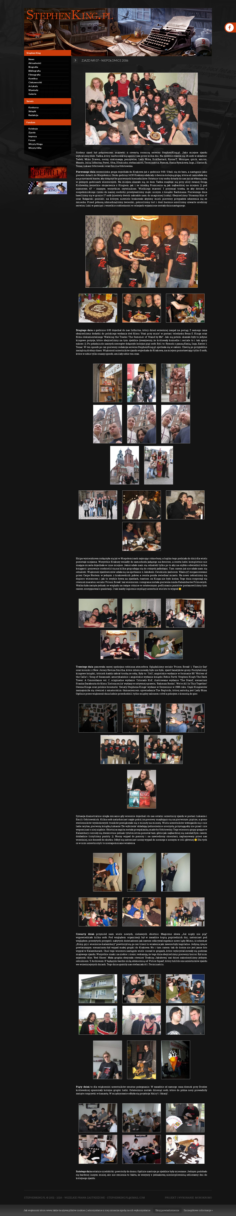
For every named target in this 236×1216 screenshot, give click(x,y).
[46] (185, 1117)
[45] (141, 1117)
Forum (31, 140)
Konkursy (33, 107)
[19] (141, 613)
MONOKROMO (203, 1197)
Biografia (33, 67)
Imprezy (32, 136)
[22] (163, 644)
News (31, 59)
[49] (185, 1149)
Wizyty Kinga (35, 144)
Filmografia (34, 74)
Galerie (32, 94)
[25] (185, 718)
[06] (107, 383)
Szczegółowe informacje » (198, 1210)
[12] (107, 424)
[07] (141, 383)
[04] (141, 308)
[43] (175, 1060)
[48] (141, 1149)
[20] (185, 613)
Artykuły (33, 86)
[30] (141, 872)
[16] (158, 465)
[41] (107, 1060)
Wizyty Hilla (34, 147)
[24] (141, 718)
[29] (107, 872)
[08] (175, 383)
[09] (98, 504)
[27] (141, 789)
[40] (185, 1020)
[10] (124, 465)
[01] (141, 109)
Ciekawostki (35, 82)
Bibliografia (34, 70)
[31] (175, 872)
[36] (141, 988)
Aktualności (34, 63)
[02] (98, 308)
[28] (163, 749)
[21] (120, 644)
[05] (185, 308)
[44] (98, 1117)
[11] (185, 504)
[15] (141, 504)
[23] (98, 718)
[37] (185, 988)
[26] (120, 749)
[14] (175, 424)
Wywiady (33, 90)
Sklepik (32, 111)
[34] (185, 911)
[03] (141, 251)
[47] (98, 1149)
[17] (141, 536)
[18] (98, 613)
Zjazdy (31, 132)
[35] (98, 988)
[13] (141, 424)
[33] (141, 911)
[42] (141, 1060)
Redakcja (33, 115)
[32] (98, 911)
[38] (98, 1020)
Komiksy (33, 78)
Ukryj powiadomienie (167, 1210)
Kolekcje (33, 128)
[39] (141, 1020)
